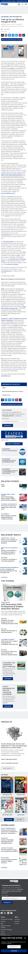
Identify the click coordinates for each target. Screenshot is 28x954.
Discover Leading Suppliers (9, 450)
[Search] (22, 4)
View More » (4, 577)
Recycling (4, 629)
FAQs (18, 255)
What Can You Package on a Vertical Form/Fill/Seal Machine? (9, 541)
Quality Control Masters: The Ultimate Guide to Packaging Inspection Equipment (9, 552)
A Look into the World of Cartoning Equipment (9, 560)
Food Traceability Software (9, 763)
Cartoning (4, 557)
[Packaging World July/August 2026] (7, 785)
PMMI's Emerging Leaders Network (11, 174)
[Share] (9, 35)
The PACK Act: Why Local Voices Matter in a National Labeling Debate (9, 653)
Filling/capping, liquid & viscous (8, 495)
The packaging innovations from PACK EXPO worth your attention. (9, 472)
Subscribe (9, 819)
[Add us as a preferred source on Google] (23, 35)
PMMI (3, 388)
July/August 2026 (7, 794)
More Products (8, 768)
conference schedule (12, 264)
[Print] (2, 35)
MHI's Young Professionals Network (11, 175)
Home (2, 484)
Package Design (5, 602)
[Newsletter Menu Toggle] (19, 4)
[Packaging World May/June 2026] (21, 785)
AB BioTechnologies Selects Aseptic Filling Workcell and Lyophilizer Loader (8, 498)
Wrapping (4, 618)
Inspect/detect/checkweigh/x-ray (9, 548)
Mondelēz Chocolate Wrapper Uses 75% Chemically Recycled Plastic (9, 622)
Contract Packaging (7, 848)
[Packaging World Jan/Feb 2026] (21, 805)
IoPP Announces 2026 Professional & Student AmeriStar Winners (12, 606)
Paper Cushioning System (9, 759)
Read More (8, 678)
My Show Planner (9, 241)
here (24, 252)
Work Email (5, 418)
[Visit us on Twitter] (5, 913)
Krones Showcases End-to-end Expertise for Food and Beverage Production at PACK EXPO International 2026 (14, 746)
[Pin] (20, 35)
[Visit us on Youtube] (11, 913)
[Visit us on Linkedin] (8, 913)
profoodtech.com (6, 235)
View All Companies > (14, 444)
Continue (14, 951)
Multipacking (5, 857)
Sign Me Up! (7, 425)
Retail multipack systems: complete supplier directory (9, 861)
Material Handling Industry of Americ (12, 391)
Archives (19, 819)
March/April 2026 (7, 814)
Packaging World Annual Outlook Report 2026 (9, 461)
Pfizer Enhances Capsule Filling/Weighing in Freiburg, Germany (8, 517)
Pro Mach (11, 68)
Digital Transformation (8, 828)
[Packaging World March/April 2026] (7, 805)
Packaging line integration (11, 16)
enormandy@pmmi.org (8, 193)
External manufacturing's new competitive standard (9, 850)
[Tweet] (16, 35)
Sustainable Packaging (7, 639)
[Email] (6, 35)
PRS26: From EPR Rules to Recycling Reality (9, 631)
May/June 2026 (21, 794)
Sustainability (5, 514)
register (7, 216)
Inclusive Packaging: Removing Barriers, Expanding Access (7, 841)
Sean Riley (6, 29)
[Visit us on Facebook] (2, 913)
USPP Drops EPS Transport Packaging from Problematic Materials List (9, 642)
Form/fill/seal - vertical (8, 538)
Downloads (4, 838)
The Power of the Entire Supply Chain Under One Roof (8, 507)
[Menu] (26, 4)
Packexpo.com (6, 395)
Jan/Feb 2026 (20, 814)
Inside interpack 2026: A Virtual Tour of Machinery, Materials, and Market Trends (9, 831)
